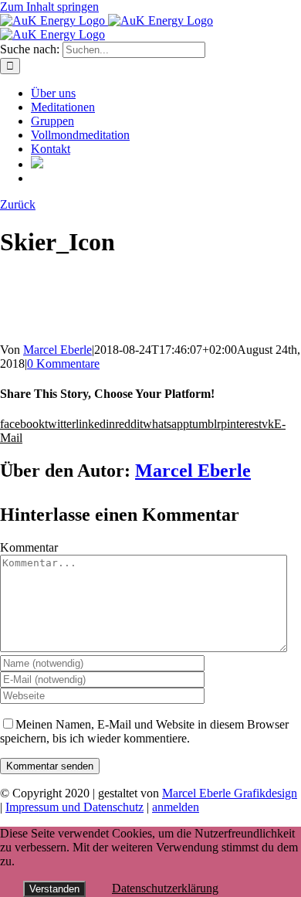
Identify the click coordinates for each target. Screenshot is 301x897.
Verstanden (54, 889)
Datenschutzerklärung (165, 888)
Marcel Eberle (57, 349)
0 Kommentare (63, 363)
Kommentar (29, 547)
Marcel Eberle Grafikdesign (229, 793)
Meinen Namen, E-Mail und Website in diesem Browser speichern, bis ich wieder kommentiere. (144, 731)
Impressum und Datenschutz (74, 807)
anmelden (175, 807)
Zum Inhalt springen (49, 6)
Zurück (18, 204)
